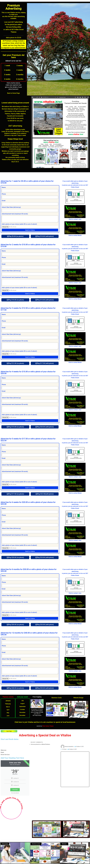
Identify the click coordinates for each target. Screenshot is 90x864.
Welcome (3, 750)
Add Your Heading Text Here (56, 707)
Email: (4, 200)
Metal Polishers (46, 744)
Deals (2, 752)
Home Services (5, 754)
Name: (4, 187)
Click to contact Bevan (75, 235)
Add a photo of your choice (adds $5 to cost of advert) (19, 224)
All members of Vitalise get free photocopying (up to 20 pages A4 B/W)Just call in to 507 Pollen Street (37, 712)
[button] (15, 236)
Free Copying (37, 697)
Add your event (22, 697)
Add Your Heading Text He (44, 826)
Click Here (15, 789)
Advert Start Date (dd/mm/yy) (11, 207)
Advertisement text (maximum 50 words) (15, 214)
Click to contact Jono (75, 219)
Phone (4, 194)
